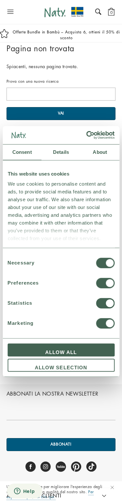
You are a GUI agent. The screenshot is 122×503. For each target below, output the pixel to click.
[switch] (105, 283)
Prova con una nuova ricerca (33, 81)
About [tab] (100, 152)
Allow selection (61, 368)
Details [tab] (61, 152)
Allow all (61, 352)
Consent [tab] (22, 152)
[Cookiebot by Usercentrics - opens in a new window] (87, 135)
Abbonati (61, 444)
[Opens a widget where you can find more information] (24, 492)
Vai (61, 113)
